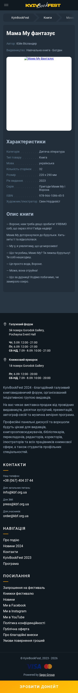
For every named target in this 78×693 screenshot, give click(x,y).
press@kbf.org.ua (16, 504)
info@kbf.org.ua (15, 492)
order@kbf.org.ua (15, 516)
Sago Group (47, 674)
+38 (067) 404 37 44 (18, 480)
